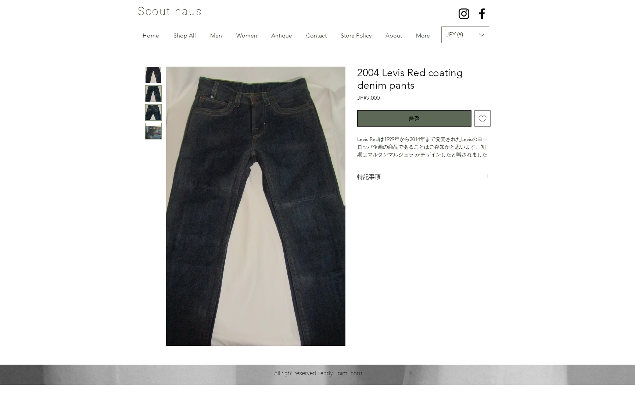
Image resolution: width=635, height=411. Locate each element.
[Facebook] (482, 14)
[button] (465, 34)
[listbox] (465, 34)
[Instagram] (464, 14)
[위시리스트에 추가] (482, 118)
